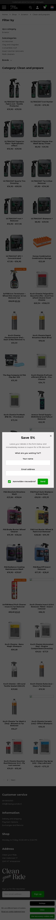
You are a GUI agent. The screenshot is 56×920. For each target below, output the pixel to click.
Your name (28, 459)
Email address (28, 469)
